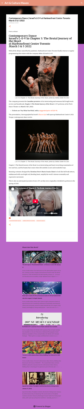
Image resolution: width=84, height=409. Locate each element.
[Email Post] (10, 218)
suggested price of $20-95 (48, 110)
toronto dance (41, 220)
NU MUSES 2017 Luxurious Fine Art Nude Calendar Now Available (39, 326)
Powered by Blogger (43, 406)
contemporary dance (15, 220)
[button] (10, 26)
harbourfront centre (29, 220)
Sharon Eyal (42, 114)
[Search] (31, 3)
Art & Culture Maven (17, 3)
